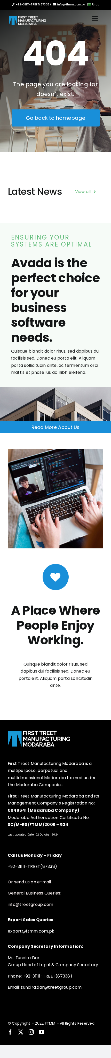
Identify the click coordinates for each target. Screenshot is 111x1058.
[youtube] (41, 1032)
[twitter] (20, 1032)
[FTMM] (27, 18)
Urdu (95, 4)
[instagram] (31, 1032)
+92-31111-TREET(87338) (33, 4)
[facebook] (10, 1032)
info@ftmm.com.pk (71, 4)
